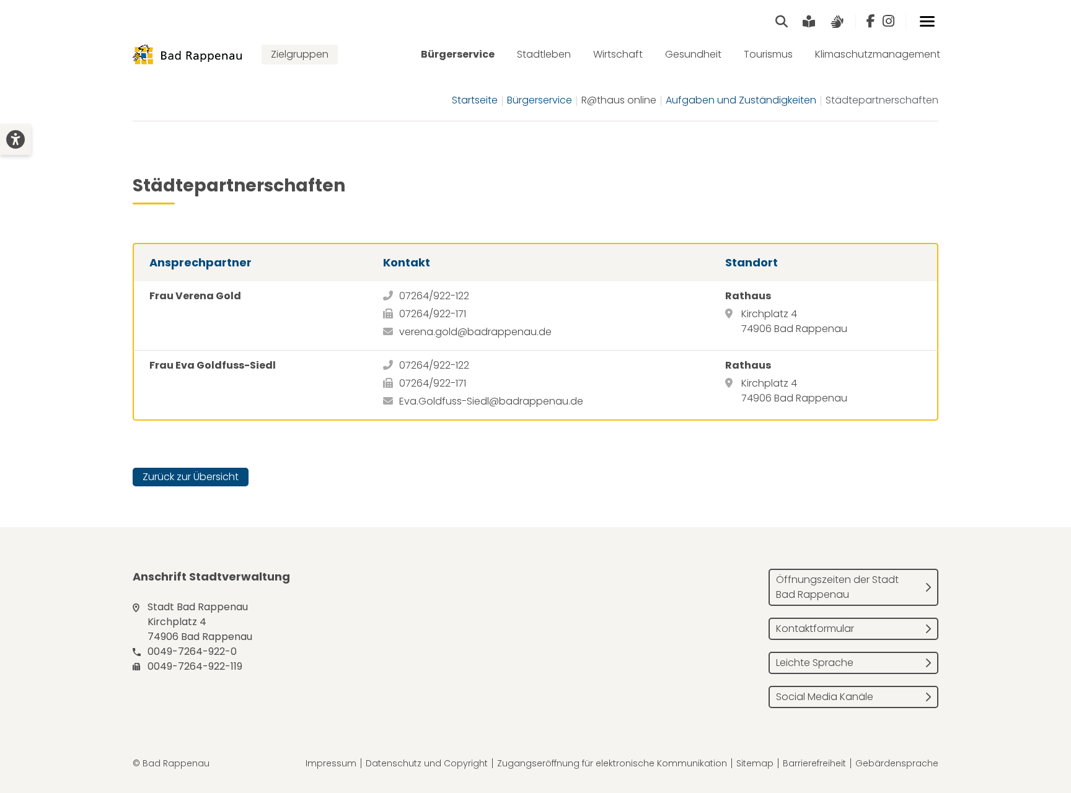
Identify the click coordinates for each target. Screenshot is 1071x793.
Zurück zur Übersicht (191, 477)
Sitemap (755, 763)
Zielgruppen (299, 54)
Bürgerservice (458, 54)
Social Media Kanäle (824, 697)
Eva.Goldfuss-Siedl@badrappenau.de (491, 401)
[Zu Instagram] (888, 21)
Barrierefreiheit (814, 763)
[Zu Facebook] (870, 21)
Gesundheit (693, 54)
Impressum (331, 763)
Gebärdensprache (896, 763)
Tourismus (768, 54)
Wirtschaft (618, 54)
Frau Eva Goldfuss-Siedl (212, 365)
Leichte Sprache (814, 662)
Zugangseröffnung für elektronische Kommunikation (612, 763)
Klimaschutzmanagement (877, 54)
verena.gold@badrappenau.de (475, 332)
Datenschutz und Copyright (427, 763)
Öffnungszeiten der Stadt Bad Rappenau (837, 587)
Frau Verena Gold (195, 296)
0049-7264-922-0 (192, 651)
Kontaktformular (815, 628)
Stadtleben (544, 54)
